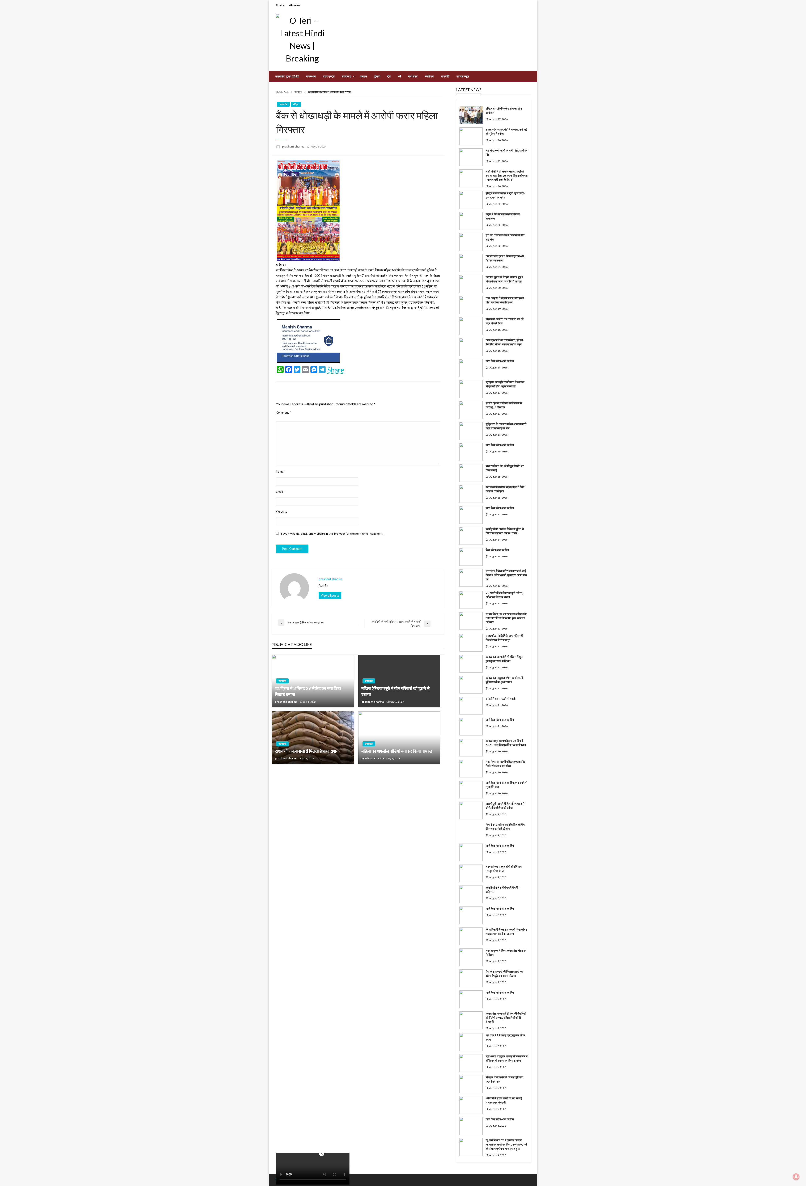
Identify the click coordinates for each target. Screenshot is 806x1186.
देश (389, 76)
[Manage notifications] (796, 1176)
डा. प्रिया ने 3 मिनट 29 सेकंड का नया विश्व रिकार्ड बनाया (308, 691)
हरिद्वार (295, 104)
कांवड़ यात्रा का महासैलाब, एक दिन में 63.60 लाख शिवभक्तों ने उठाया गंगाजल (506, 743)
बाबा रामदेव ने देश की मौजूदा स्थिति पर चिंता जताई (505, 468)
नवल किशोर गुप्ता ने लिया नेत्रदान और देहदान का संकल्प (505, 258)
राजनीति (445, 76)
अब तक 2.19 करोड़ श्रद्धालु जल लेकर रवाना (505, 1037)
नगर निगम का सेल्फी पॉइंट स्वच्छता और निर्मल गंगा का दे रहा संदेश (505, 764)
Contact (280, 5)
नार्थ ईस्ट (413, 76)
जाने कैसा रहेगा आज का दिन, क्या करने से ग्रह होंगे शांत (506, 785)
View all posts (330, 595)
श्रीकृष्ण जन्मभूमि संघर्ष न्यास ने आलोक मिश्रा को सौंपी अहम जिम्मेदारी (505, 384)
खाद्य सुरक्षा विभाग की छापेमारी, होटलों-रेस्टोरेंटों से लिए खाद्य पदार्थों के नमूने (505, 342)
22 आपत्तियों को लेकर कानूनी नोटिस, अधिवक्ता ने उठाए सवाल (504, 595)
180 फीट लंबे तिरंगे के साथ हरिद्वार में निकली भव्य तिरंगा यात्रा (504, 638)
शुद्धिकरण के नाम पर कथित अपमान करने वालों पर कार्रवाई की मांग (506, 426)
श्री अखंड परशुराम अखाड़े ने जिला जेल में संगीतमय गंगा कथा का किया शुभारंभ (506, 1058)
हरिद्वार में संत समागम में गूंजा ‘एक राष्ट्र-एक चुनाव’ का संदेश (505, 195)
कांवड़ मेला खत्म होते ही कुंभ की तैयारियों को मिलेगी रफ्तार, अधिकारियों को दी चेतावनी (506, 1017)
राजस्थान (311, 76)
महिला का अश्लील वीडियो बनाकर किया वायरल (396, 751)
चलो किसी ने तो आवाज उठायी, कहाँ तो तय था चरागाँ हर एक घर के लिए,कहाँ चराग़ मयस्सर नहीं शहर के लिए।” (506, 175)
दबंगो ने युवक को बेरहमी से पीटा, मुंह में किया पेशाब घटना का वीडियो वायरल (504, 279)
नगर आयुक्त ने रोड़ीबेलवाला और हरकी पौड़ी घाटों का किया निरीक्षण (505, 300)
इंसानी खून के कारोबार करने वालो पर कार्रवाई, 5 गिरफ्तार (504, 405)
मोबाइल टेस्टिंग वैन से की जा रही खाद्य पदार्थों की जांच (504, 1079)
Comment (283, 412)
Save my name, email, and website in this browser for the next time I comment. (332, 533)
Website (281, 511)
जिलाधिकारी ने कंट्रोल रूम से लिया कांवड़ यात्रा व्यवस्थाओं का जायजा (506, 931)
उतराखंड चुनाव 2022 (287, 76)
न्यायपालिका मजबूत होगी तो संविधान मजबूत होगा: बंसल (504, 869)
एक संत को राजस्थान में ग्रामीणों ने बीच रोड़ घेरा (505, 237)
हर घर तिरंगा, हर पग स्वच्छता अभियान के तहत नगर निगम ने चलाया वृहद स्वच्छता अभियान (506, 618)
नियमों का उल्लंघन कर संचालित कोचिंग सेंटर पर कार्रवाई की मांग (505, 827)
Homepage (282, 91)
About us (294, 5)
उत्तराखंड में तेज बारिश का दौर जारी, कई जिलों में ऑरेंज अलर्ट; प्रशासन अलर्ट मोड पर (506, 575)
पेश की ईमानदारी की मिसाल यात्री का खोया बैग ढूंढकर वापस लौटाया (504, 973)
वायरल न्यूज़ (463, 76)
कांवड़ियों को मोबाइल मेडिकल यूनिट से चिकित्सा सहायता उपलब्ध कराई (505, 531)
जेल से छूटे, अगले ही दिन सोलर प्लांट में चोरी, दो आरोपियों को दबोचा (505, 806)
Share (335, 370)
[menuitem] (287, 76)
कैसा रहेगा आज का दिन (497, 550)
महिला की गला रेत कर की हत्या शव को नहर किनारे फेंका (504, 321)
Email (280, 491)
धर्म (399, 76)
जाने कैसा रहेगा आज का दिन (500, 361)
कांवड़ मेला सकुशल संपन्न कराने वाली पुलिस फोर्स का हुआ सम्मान (504, 680)
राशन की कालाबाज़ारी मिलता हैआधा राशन (307, 751)
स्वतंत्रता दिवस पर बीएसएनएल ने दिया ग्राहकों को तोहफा (505, 489)
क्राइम (363, 76)
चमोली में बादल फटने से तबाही (501, 698)
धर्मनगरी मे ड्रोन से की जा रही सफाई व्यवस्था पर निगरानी (504, 1100)
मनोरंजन (429, 76)
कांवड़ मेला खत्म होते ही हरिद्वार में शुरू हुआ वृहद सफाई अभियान (504, 659)
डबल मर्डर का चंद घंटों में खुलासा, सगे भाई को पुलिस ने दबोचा (506, 131)
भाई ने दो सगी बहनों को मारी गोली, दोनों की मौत (506, 152)
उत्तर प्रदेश (329, 76)
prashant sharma (293, 146)
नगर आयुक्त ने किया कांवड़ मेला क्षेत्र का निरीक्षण (506, 952)
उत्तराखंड (346, 76)
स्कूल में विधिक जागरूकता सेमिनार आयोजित (503, 216)
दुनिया (377, 76)
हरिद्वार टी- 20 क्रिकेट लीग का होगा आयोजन (504, 110)
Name (281, 471)
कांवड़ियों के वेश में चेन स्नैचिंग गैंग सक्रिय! (502, 889)
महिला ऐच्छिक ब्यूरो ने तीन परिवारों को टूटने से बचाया (395, 691)
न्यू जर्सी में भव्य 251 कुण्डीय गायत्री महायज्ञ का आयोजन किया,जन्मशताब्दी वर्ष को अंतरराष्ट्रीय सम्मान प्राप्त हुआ (506, 1144)
